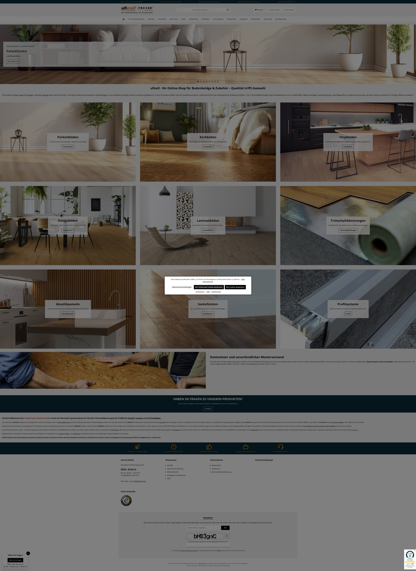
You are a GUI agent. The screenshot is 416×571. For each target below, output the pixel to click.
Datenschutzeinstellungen (182, 287)
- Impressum (200, 292)
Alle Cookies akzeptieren (235, 287)
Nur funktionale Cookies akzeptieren (209, 287)
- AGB (208, 292)
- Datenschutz (216, 292)
